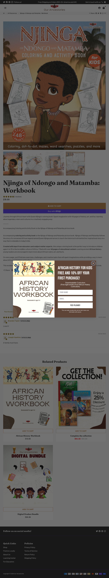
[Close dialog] (93, 263)
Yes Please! (75, 305)
